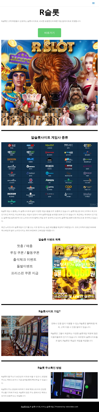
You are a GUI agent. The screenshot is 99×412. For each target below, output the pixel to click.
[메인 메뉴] (93, 3)
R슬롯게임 (25, 407)
